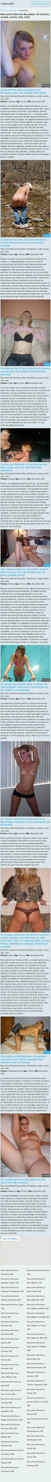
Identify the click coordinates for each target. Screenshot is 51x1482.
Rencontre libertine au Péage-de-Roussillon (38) (12, 1418)
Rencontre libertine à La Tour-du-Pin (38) (11, 1392)
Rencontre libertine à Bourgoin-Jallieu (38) (10, 1281)
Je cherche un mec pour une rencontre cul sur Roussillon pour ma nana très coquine (23, 242)
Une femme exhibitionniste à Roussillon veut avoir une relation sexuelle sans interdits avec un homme (24, 1059)
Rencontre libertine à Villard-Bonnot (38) (36, 1429)
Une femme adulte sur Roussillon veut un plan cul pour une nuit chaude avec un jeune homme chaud (25, 572)
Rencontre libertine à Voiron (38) (36, 1455)
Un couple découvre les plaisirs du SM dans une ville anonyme (23, 1181)
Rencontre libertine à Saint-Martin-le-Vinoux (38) (36, 1325)
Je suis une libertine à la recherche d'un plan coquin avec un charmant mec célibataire (24, 467)
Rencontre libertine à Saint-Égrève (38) (36, 1281)
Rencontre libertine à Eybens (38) (10, 1341)
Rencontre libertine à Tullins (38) (36, 1391)
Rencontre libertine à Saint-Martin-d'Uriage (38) (38, 1315)
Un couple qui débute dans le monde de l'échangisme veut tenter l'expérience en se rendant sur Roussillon (24, 687)
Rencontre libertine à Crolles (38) (10, 1315)
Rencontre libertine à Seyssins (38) (36, 1374)
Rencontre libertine (8, 10)
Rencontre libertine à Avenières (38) (10, 1272)
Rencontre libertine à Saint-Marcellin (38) (36, 1298)
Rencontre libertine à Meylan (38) (10, 1435)
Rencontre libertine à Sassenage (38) (36, 1357)
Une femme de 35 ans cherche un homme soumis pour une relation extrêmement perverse (25, 371)
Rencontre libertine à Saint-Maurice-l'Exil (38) (37, 1336)
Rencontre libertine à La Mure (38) (11, 1384)
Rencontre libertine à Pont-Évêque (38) (12, 1461)
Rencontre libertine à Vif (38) (37, 1421)
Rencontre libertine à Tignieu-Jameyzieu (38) (37, 1383)
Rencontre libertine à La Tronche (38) (11, 1401)
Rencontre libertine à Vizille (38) (36, 1446)
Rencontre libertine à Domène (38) (10, 1324)
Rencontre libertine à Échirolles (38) (10, 1332)
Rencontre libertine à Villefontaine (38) (36, 1438)
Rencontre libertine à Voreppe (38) (36, 1464)
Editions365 (7, 3)
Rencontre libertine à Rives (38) (38, 1272)
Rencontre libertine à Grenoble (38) (10, 1366)
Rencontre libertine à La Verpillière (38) (11, 1409)
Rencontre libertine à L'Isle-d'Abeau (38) (10, 1375)
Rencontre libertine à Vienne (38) (36, 1412)
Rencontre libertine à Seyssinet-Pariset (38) (36, 1366)
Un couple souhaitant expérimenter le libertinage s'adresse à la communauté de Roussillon (25, 821)
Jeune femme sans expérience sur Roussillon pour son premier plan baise (23, 91)
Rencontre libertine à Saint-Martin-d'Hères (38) (38, 1306)
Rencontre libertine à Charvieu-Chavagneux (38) (12, 1289)
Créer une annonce (40, 3)
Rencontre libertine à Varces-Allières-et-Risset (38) (37, 1402)
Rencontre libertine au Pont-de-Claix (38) (10, 1426)
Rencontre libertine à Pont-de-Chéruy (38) (12, 1452)
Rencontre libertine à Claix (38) (12, 1306)
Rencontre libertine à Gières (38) (10, 1358)
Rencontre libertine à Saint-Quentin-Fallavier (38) (37, 1346)
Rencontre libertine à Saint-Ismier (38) (36, 1289)
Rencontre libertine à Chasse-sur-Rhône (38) (11, 1298)
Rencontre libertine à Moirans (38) (10, 1444)
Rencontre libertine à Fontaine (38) (10, 1349)
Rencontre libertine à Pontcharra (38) (10, 1469)
